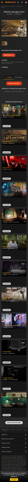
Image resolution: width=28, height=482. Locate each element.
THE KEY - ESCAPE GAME (13, 222)
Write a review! (14, 83)
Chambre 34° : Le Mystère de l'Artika (12, 298)
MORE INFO (7, 55)
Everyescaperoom (5, 6)
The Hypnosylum (8, 194)
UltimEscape (19, 6)
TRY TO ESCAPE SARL (13, 274)
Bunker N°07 (7, 404)
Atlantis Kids (7, 141)
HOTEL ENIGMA (11, 300)
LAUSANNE (9, 14)
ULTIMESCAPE (17, 14)
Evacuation (6, 273)
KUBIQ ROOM (11, 248)
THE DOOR (10, 195)
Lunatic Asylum (8, 378)
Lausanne (12, 6)
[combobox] (22, 2)
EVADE (9, 169)
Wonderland (7, 246)
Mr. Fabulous (7, 352)
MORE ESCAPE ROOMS (14, 422)
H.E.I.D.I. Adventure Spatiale (12, 325)
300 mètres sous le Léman (11, 115)
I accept (14, 479)
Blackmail (6, 168)
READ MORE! (6, 152)
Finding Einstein (8, 220)
